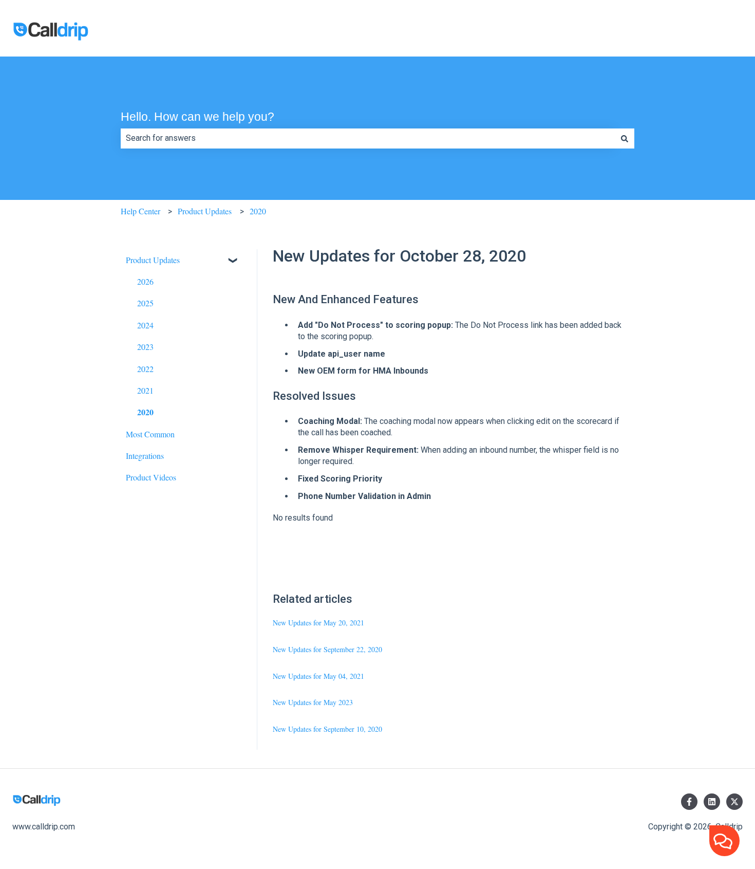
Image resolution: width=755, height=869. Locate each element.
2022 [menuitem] (145, 368)
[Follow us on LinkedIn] (712, 801)
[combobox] (368, 138)
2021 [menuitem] (145, 390)
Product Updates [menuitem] (153, 259)
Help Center (140, 211)
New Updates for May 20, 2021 (318, 622)
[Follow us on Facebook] (689, 801)
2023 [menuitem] (145, 346)
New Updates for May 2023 (313, 702)
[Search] (624, 138)
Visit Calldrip (709, 33)
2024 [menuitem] (145, 325)
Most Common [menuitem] (150, 434)
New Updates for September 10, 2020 (327, 729)
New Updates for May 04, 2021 (318, 676)
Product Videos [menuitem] (151, 477)
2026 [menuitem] (145, 281)
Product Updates (205, 211)
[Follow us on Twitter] (734, 801)
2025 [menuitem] (145, 303)
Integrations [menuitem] (145, 455)
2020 (258, 211)
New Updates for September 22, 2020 (327, 649)
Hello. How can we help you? (197, 116)
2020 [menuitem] (145, 412)
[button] (233, 260)
